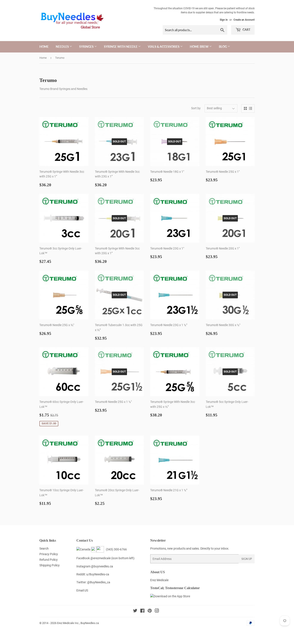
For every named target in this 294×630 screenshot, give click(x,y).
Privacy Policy (48, 554)
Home (44, 46)
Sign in (224, 19)
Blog (223, 46)
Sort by (196, 108)
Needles (63, 46)
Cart (246, 29)
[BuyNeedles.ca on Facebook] (142, 611)
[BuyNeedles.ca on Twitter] (135, 611)
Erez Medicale (159, 580)
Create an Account (244, 19)
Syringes (86, 46)
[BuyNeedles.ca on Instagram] (157, 611)
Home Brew (199, 46)
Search (44, 548)
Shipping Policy (49, 565)
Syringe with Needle (121, 46)
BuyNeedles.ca (89, 623)
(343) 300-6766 (116, 549)
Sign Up (246, 559)
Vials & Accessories (164, 46)
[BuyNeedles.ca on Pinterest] (149, 611)
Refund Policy (48, 559)
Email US (82, 590)
